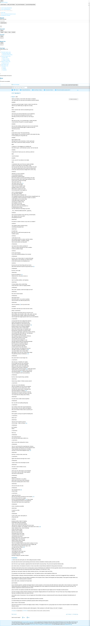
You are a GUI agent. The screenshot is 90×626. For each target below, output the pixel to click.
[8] (31, 324)
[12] (21, 371)
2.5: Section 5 (14, 610)
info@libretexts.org (68, 624)
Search (13, 87)
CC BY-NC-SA (25, 610)
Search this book (3, 19)
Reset (2, 30)
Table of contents (73, 99)
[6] (21, 274)
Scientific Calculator (6, 60)
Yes (24, 617)
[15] (30, 450)
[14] (26, 423)
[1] (22, 183)
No (28, 617)
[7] (20, 304)
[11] (27, 368)
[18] (26, 499)
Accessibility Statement (47, 624)
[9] (28, 349)
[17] (33, 496)
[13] (26, 390)
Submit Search (3, 22)
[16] (21, 489)
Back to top (14, 614)
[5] (33, 266)
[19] (40, 526)
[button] (4, 68)
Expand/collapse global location (77, 89)
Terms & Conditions (39, 624)
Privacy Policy (32, 624)
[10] (28, 353)
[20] (24, 547)
